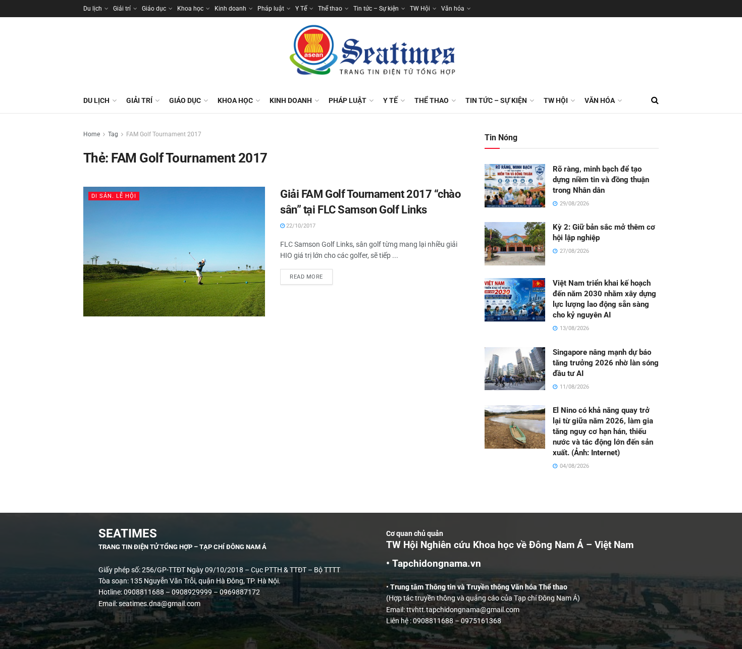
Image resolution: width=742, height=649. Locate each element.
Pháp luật (270, 8)
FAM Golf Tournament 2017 (163, 134)
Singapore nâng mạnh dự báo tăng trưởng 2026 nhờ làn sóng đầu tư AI (606, 363)
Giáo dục (154, 8)
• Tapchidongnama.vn (433, 563)
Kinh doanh (230, 8)
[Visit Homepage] (371, 52)
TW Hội (420, 8)
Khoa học (190, 8)
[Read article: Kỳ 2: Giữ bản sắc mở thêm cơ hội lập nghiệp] (515, 243)
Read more (311, 274)
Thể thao (330, 8)
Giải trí (122, 8)
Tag (113, 134)
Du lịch (92, 8)
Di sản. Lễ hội (113, 196)
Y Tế (301, 8)
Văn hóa (452, 8)
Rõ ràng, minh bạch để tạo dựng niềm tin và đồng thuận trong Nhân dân (601, 180)
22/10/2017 (300, 226)
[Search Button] (655, 100)
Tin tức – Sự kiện (376, 8)
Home (91, 134)
